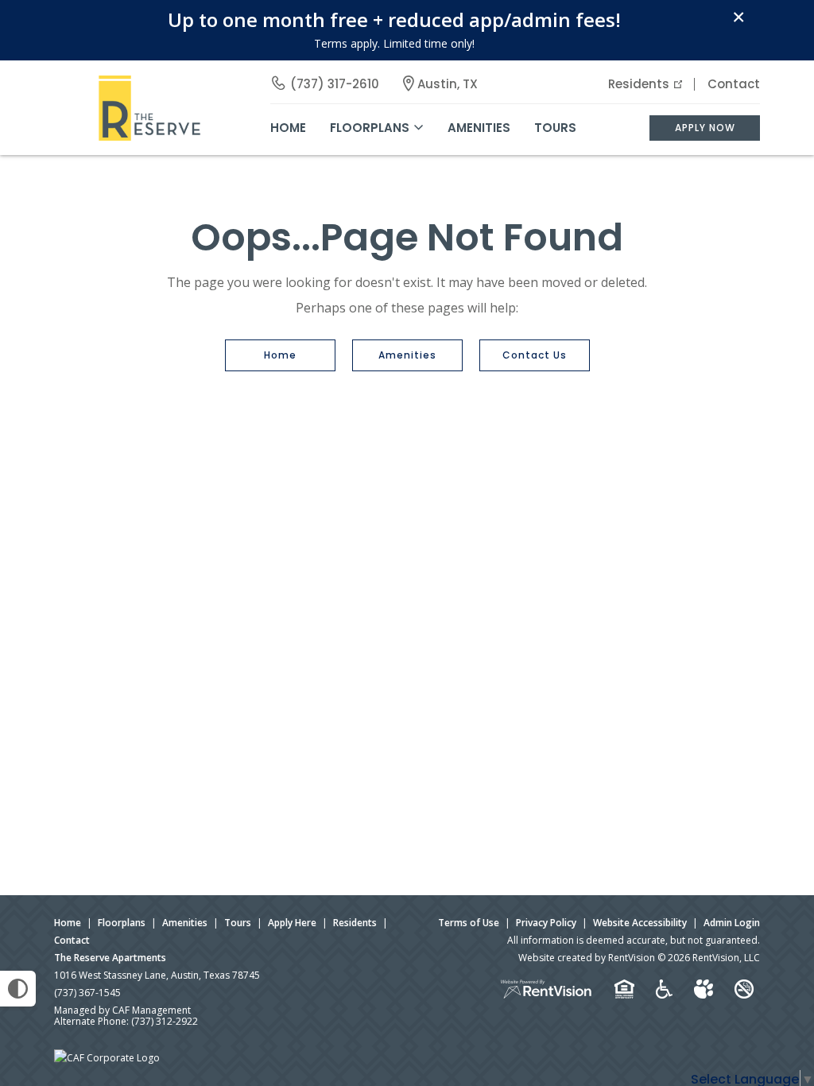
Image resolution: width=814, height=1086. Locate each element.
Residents (638, 84)
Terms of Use (468, 922)
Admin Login (732, 922)
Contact (733, 84)
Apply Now (705, 127)
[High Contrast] (18, 988)
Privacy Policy (546, 922)
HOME (288, 127)
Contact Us (534, 355)
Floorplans (121, 922)
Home (280, 355)
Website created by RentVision (586, 957)
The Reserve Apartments (110, 957)
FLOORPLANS (369, 127)
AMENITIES (479, 127)
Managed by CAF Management (122, 1010)
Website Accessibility (640, 922)
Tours (555, 127)
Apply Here (292, 922)
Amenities (407, 355)
